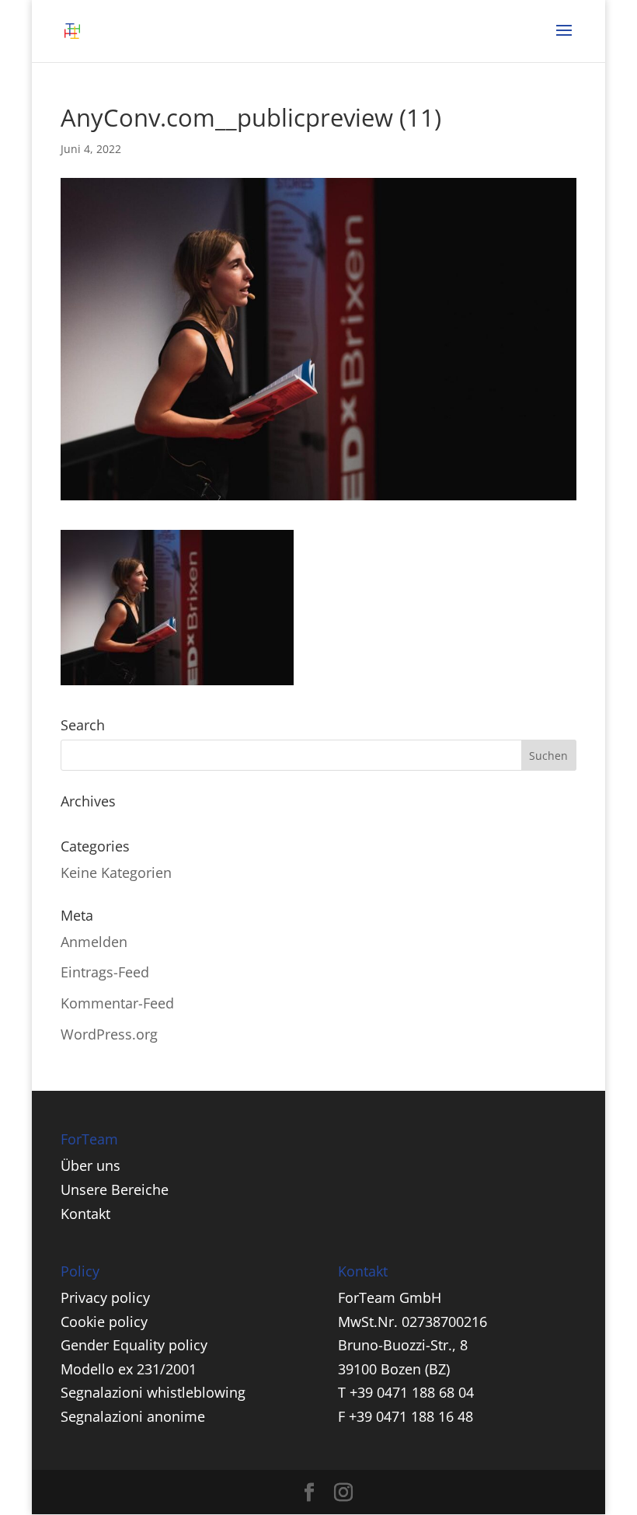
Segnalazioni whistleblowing (153, 1392)
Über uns (90, 1165)
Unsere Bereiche (115, 1189)
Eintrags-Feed (105, 972)
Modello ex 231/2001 (129, 1369)
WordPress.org (109, 1034)
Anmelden (94, 941)
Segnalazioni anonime (133, 1416)
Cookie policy (104, 1321)
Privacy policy (105, 1297)
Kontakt (85, 1213)
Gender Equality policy (134, 1345)
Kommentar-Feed (117, 1003)
